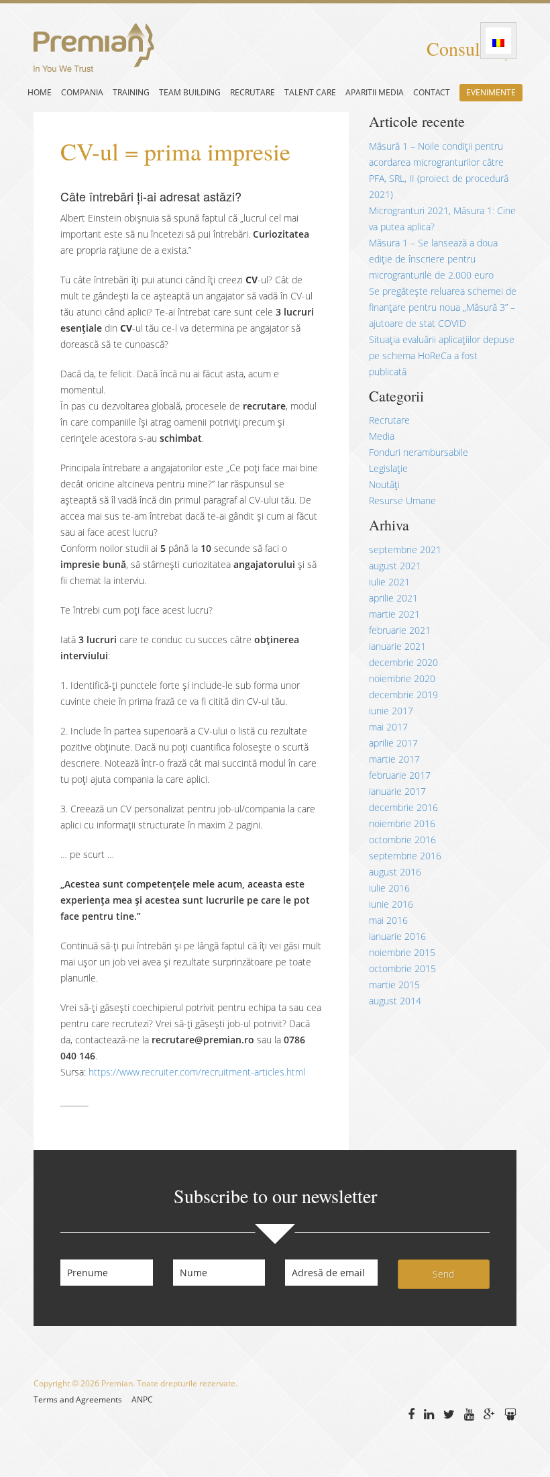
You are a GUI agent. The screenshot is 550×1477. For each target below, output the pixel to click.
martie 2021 (394, 614)
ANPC (142, 1399)
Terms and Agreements (78, 1399)
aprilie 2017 (393, 742)
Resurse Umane (402, 500)
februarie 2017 (400, 775)
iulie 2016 (389, 888)
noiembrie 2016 (402, 823)
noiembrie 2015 (402, 952)
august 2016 (395, 871)
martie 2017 (394, 759)
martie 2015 (394, 984)
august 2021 (395, 565)
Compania (82, 92)
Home (40, 92)
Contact (431, 92)
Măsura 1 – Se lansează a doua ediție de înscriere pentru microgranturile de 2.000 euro (433, 258)
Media (381, 436)
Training (131, 92)
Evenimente (491, 92)
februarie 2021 (400, 630)
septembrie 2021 (405, 549)
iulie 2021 (389, 581)
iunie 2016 (391, 904)
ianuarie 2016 (397, 936)
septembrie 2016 (405, 855)
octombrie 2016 (402, 839)
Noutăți (384, 484)
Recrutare (252, 92)
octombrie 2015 (402, 968)
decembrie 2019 (403, 694)
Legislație (388, 468)
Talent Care (310, 92)
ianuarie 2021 (397, 646)
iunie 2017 (391, 710)
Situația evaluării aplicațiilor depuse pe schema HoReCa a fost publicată (441, 355)
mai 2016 (388, 920)
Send (443, 1274)
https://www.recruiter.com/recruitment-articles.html (197, 1071)
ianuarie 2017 (397, 791)
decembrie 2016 (403, 807)
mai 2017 (388, 726)
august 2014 (395, 1000)
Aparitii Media (374, 92)
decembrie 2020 (403, 662)
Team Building (190, 92)
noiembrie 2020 (402, 678)
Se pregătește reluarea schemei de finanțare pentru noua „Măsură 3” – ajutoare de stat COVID (442, 307)
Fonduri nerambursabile (418, 452)
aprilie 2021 (393, 597)
